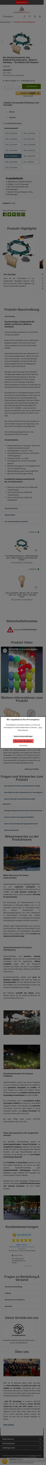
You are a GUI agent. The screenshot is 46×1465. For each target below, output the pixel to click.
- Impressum (23, 745)
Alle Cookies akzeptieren (23, 741)
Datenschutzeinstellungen (23, 736)
